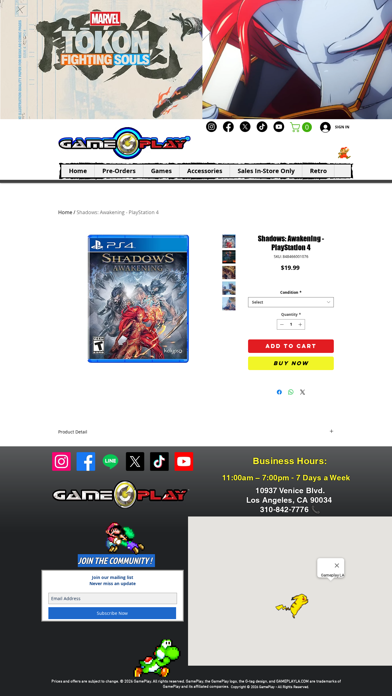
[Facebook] (228, 126)
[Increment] (300, 324)
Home (65, 212)
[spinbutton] (291, 324)
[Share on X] (302, 392)
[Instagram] (211, 126)
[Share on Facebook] (279, 392)
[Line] (110, 461)
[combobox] (291, 302)
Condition (291, 292)
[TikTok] (262, 126)
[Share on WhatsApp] (291, 392)
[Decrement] (281, 324)
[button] (302, 127)
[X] (245, 126)
